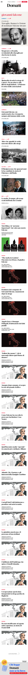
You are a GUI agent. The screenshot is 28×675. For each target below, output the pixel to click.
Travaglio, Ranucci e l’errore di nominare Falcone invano (14, 24)
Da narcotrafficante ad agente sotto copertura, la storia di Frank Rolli (13, 626)
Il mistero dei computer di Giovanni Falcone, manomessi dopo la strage (13, 292)
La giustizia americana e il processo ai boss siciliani (11, 533)
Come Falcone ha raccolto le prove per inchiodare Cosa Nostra (12, 417)
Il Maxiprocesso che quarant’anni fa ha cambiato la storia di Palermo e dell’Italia (14, 171)
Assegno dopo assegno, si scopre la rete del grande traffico (14, 386)
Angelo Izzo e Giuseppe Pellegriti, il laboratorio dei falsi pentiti (13, 324)
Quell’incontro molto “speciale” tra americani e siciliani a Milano (14, 448)
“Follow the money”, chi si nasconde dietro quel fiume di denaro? (13, 355)
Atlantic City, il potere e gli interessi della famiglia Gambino (14, 473)
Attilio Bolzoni (5, 21)
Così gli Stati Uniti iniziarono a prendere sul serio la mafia (13, 503)
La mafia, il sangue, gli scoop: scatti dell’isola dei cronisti (12, 199)
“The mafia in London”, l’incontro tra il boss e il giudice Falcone (13, 260)
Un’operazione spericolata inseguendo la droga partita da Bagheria (13, 594)
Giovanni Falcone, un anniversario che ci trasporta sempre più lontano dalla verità (13, 114)
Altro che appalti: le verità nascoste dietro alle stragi (11, 142)
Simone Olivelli (5, 203)
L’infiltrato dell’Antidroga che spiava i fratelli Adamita (12, 563)
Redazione (4, 89)
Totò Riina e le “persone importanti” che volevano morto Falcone (14, 228)
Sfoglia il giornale (11, 1)
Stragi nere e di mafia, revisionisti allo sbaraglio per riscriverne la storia (12, 53)
